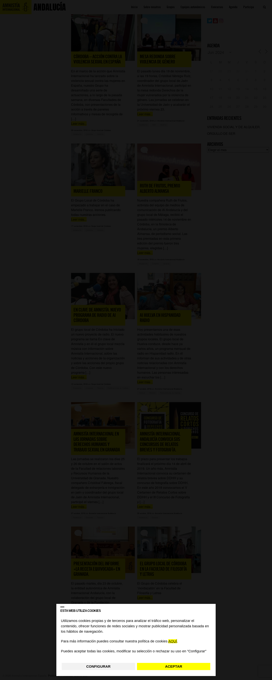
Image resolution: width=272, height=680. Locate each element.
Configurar (98, 666)
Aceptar (173, 666)
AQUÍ (172, 641)
